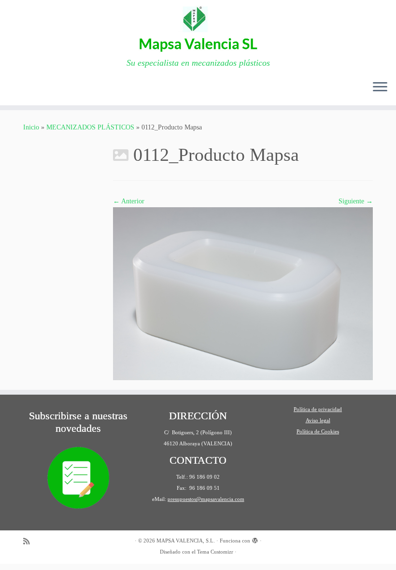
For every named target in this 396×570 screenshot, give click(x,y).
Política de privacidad (318, 409)
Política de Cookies (318, 431)
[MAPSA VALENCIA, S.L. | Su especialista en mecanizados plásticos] (198, 29)
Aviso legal (318, 420)
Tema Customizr (215, 552)
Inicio (31, 127)
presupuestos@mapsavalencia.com (206, 499)
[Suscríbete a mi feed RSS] (29, 541)
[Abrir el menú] (380, 88)
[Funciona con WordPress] (255, 539)
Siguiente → (356, 201)
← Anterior (128, 201)
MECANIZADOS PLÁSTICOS (90, 127)
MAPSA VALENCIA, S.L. (185, 540)
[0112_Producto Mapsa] (243, 293)
